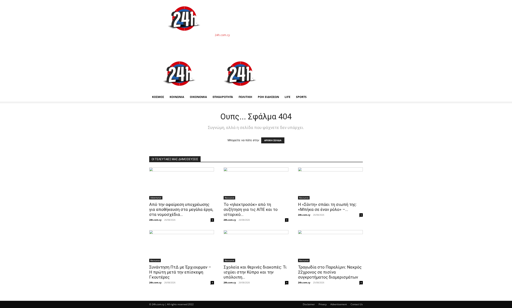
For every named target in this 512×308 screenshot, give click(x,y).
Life (287, 97)
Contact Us (357, 304)
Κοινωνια (229, 197)
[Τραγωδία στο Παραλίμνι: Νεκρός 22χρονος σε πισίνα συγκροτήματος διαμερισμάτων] (330, 246)
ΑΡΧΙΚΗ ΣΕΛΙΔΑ (272, 140)
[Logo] (179, 90)
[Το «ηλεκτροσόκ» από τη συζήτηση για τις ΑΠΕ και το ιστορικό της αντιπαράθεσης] (256, 183)
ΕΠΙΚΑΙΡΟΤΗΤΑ (223, 97)
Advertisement (338, 304)
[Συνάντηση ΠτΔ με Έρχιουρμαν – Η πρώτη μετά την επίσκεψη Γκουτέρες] (181, 246)
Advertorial (155, 197)
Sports (301, 97)
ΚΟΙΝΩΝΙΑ (177, 97)
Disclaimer (309, 304)
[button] (358, 60)
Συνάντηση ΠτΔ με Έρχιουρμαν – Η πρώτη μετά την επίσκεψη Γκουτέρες (180, 272)
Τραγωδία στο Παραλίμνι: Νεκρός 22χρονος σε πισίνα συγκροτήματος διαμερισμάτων (330, 272)
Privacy (323, 304)
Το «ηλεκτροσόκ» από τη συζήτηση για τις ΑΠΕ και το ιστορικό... (251, 209)
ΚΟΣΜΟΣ (158, 97)
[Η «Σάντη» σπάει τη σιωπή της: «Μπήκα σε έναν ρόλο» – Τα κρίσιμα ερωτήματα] (330, 183)
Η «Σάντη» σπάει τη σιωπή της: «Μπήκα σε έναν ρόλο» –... (327, 207)
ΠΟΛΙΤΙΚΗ (245, 97)
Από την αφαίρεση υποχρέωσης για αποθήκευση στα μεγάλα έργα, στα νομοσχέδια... (181, 209)
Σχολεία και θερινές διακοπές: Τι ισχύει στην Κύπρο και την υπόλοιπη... (255, 272)
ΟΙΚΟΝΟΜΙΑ (198, 97)
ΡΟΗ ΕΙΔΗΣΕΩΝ (268, 97)
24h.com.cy (155, 219)
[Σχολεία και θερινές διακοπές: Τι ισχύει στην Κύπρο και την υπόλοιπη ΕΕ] (256, 246)
